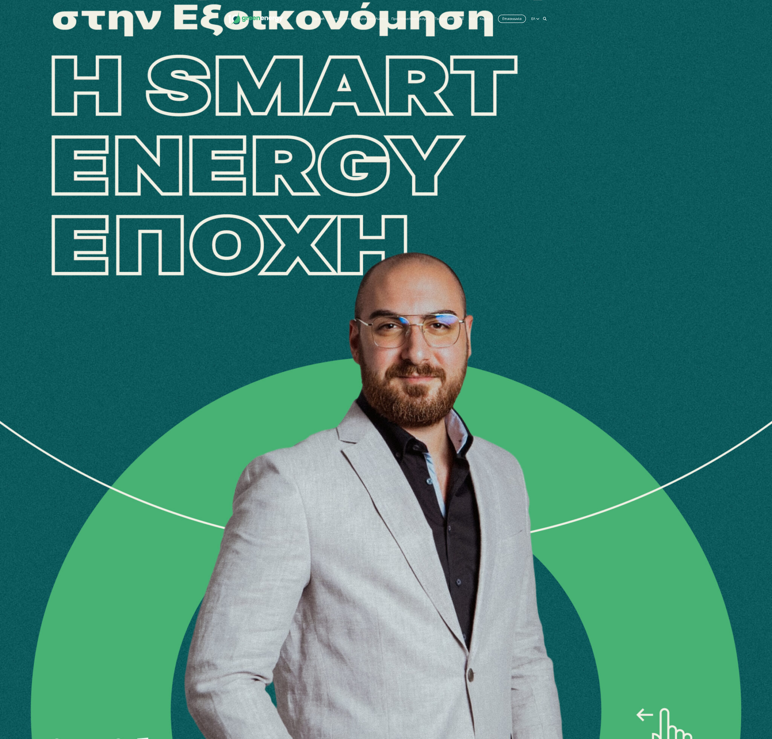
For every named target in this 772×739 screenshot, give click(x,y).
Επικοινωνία (512, 19)
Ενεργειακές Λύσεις (371, 19)
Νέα (472, 19)
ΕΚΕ (461, 19)
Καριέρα (486, 19)
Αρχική (319, 19)
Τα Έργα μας (444, 19)
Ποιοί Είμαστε (340, 19)
